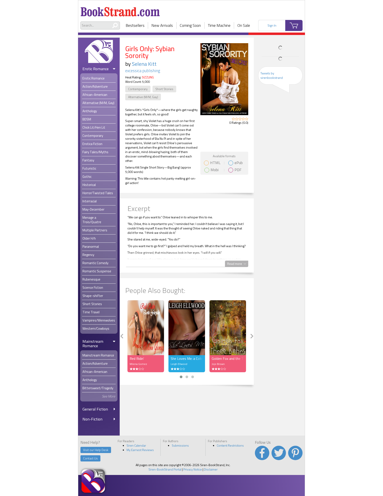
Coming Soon (190, 25)
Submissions (180, 445)
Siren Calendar (136, 445)
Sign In (272, 25)
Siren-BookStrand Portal (165, 469)
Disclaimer (211, 469)
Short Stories (164, 89)
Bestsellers (135, 25)
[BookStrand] (120, 10)
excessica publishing (142, 71)
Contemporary (138, 89)
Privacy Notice (192, 469)
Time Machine (219, 25)
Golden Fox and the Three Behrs (228, 358)
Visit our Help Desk (95, 450)
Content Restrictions (230, 445)
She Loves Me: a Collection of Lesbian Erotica (187, 358)
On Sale (243, 25)
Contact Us (90, 458)
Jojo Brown (218, 364)
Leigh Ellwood (179, 364)
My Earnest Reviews (140, 450)
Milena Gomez (138, 364)
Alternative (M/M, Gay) (143, 97)
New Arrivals (162, 25)
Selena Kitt (144, 64)
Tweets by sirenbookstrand (271, 75)
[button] (181, 376)
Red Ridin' (137, 358)
